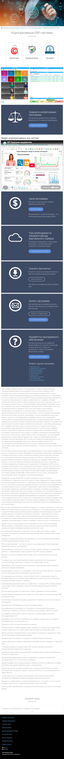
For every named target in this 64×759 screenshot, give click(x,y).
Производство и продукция (37, 368)
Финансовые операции (36, 370)
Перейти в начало (7, 744)
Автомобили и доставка (37, 376)
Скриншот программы (8, 717)
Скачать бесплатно (36, 279)
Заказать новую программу (39, 356)
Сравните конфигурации (38, 125)
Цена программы (36, 209)
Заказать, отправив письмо (39, 313)
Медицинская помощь (36, 371)
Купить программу (7, 737)
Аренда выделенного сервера (39, 251)
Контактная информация (38, 319)
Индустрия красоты (35, 373)
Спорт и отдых (34, 375)
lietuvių (5, 747)
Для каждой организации (37, 380)
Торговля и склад (35, 366)
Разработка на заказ (7, 741)
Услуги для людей (35, 378)
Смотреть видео (6, 724)
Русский (5, 749)
